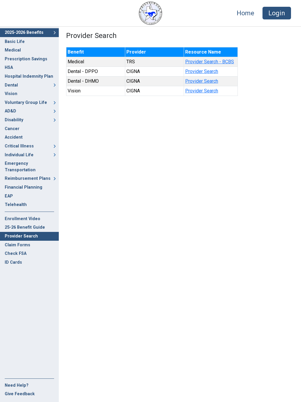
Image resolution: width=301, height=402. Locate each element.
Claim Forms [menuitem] (17, 244)
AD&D (10, 111)
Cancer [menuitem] (12, 128)
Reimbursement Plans (28, 178)
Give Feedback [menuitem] (20, 393)
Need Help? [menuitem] (17, 385)
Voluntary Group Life (26, 102)
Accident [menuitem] (14, 137)
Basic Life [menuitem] (15, 41)
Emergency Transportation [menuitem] (20, 166)
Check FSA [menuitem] (15, 253)
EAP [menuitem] (9, 196)
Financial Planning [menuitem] (23, 187)
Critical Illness (19, 146)
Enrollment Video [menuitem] (22, 218)
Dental (11, 85)
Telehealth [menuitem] (16, 204)
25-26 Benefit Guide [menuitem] (25, 227)
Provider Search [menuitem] (21, 236)
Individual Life (19, 154)
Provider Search (201, 71)
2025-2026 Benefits (24, 32)
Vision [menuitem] (11, 93)
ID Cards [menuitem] (13, 262)
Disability (14, 119)
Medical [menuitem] (13, 50)
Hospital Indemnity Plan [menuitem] (29, 76)
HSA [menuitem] (9, 67)
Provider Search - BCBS (209, 61)
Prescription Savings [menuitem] (26, 59)
